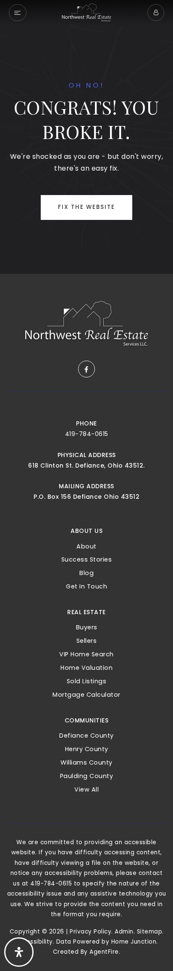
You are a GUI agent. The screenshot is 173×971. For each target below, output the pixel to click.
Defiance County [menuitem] (86, 735)
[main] (86, 137)
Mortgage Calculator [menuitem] (86, 694)
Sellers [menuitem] (86, 641)
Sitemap (150, 932)
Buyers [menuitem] (86, 627)
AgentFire (104, 952)
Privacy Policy (90, 932)
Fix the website (86, 207)
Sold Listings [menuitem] (87, 681)
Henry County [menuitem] (86, 749)
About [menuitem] (86, 546)
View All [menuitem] (86, 789)
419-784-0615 (86, 434)
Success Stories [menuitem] (86, 559)
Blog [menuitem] (86, 573)
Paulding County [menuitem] (86, 776)
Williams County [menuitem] (86, 762)
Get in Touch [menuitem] (86, 586)
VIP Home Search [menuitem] (86, 654)
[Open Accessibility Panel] (19, 952)
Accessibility (34, 942)
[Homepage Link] (86, 12)
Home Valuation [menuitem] (86, 667)
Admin (124, 932)
